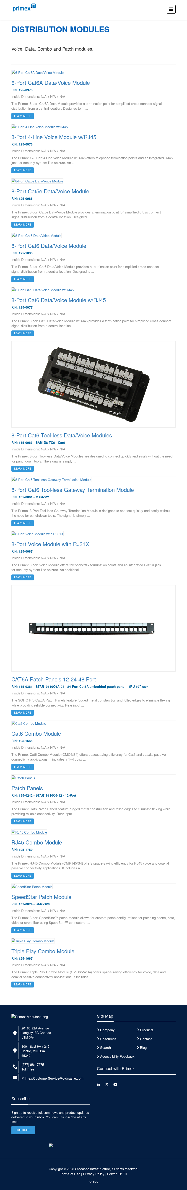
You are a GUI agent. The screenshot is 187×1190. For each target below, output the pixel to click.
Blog (143, 1047)
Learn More (22, 712)
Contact (146, 1038)
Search (105, 1047)
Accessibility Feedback (117, 1056)
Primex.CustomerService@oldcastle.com (52, 1078)
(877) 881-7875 (32, 1064)
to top (93, 1182)
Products (146, 1029)
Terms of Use (70, 1173)
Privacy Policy (93, 1173)
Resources (108, 1038)
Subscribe (23, 1130)
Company (107, 1029)
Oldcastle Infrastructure (92, 1168)
